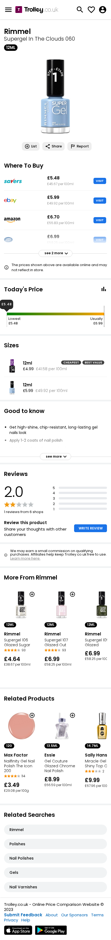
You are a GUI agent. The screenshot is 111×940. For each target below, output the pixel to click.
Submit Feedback (23, 915)
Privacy (11, 920)
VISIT (100, 181)
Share (57, 146)
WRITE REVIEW (91, 528)
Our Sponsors (74, 915)
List (34, 146)
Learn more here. (25, 558)
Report (83, 146)
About (52, 915)
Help (25, 920)
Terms (97, 915)
